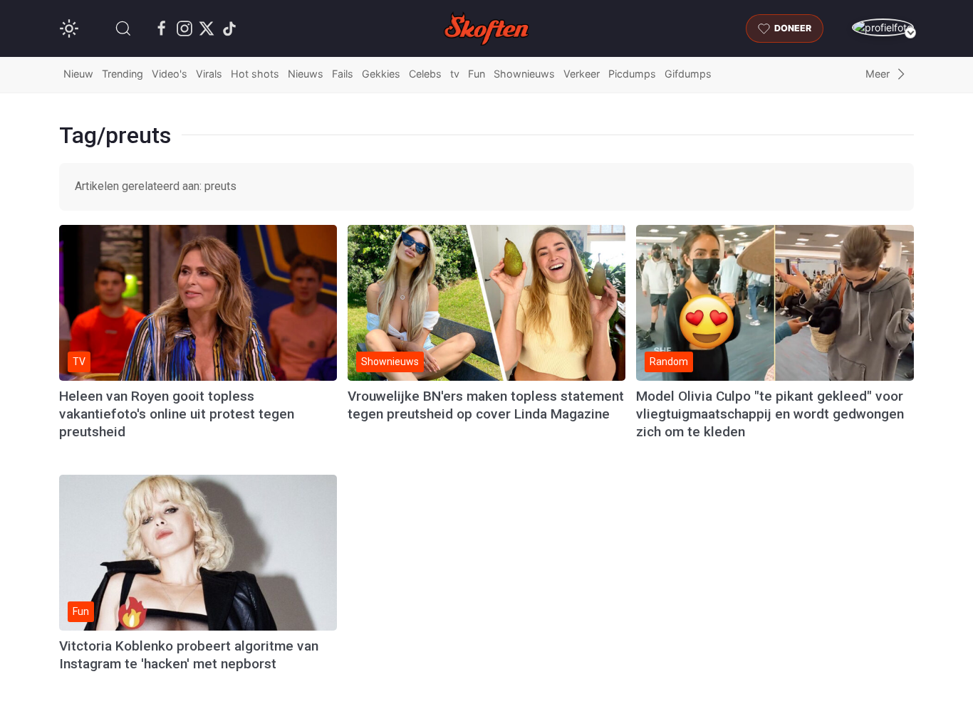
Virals (209, 74)
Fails (342, 74)
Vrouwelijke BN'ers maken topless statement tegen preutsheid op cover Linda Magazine (486, 405)
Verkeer (581, 74)
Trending (122, 74)
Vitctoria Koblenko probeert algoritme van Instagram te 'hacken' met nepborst (188, 655)
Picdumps (632, 74)
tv (454, 74)
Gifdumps (688, 74)
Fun (476, 74)
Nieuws (305, 74)
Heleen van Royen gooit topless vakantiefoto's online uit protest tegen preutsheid (176, 414)
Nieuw (78, 74)
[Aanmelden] (883, 27)
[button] (123, 28)
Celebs (425, 74)
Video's (169, 74)
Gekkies (381, 74)
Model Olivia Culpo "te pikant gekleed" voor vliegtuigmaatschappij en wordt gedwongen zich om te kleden (770, 414)
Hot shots (255, 74)
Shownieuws (524, 74)
